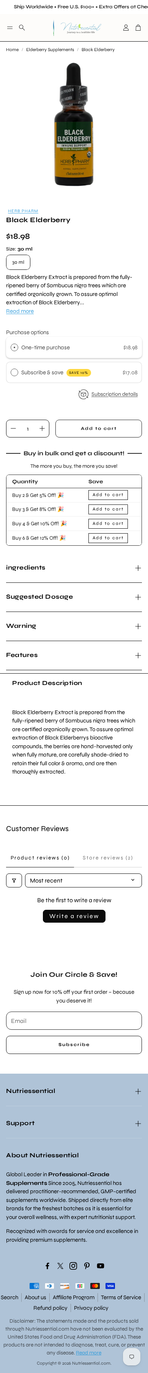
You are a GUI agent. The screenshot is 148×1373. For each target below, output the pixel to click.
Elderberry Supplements (50, 49)
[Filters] (14, 880)
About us (35, 1297)
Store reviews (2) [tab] (108, 858)
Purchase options (27, 332)
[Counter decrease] (13, 428)
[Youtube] (100, 1266)
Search (9, 1297)
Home (12, 49)
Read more (20, 311)
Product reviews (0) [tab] (40, 858)
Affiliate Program (73, 1297)
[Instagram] (73, 1266)
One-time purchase (45, 347)
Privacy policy (91, 1308)
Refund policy (50, 1308)
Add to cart (108, 494)
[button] (10, 27)
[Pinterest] (87, 1266)
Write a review (74, 916)
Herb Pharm (23, 211)
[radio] (14, 347)
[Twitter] (60, 1266)
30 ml (18, 262)
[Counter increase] (42, 428)
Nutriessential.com (47, 1329)
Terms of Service (121, 1297)
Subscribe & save (54, 372)
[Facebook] (47, 1266)
